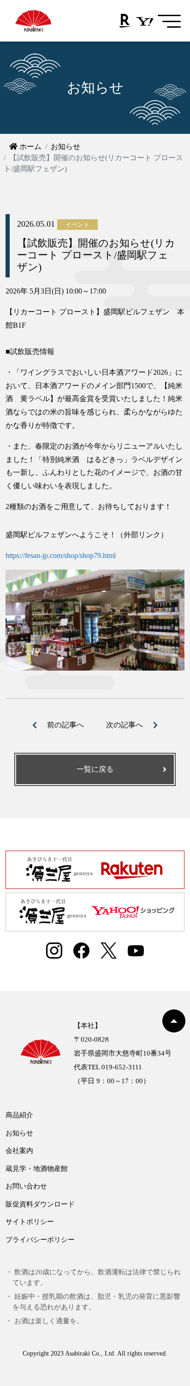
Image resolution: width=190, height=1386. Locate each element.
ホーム (30, 146)
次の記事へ (124, 725)
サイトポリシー (30, 1221)
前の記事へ (65, 725)
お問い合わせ (26, 1186)
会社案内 (19, 1150)
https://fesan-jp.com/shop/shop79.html (61, 555)
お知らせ (65, 146)
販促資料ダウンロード (40, 1204)
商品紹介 (19, 1115)
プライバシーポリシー (40, 1239)
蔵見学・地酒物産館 (37, 1168)
